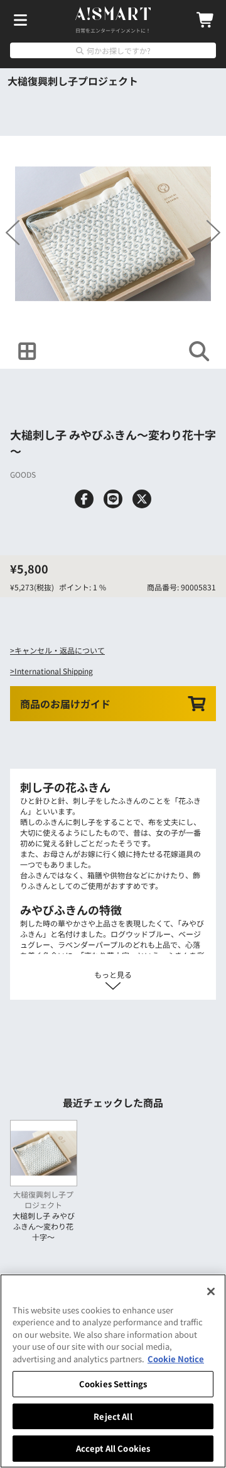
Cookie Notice (176, 1359)
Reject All (113, 1416)
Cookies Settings (113, 1384)
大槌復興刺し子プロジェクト (73, 80)
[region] (113, 1371)
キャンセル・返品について (59, 650)
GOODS (23, 474)
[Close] (211, 1291)
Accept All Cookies (113, 1448)
